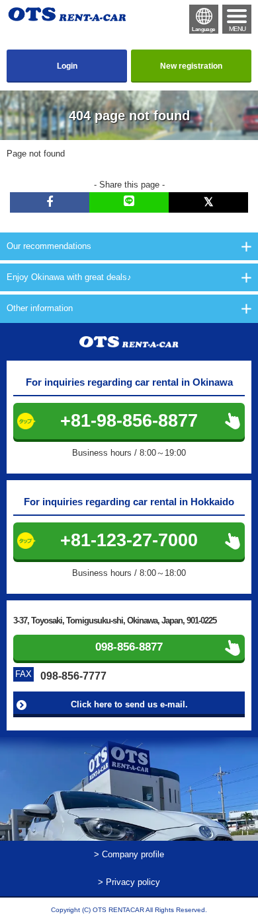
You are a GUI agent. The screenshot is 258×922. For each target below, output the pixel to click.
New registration (191, 66)
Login (67, 66)
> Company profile (129, 854)
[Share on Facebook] (49, 202)
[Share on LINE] (129, 202)
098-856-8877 (129, 647)
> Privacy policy (129, 882)
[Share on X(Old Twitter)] (208, 202)
